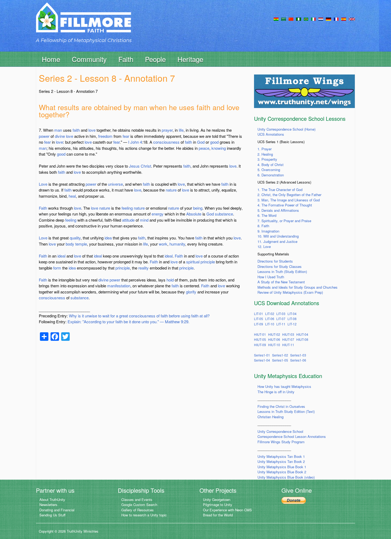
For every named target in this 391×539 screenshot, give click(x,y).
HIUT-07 (288, 339)
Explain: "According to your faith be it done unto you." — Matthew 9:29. (128, 321)
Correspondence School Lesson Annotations (291, 436)
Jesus (134, 166)
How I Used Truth (270, 276)
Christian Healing (270, 416)
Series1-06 (298, 360)
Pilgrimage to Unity (217, 504)
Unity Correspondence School (280, 431)
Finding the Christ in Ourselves (281, 406)
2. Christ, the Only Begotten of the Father (289, 194)
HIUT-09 (260, 344)
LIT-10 (269, 324)
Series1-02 (280, 355)
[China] (291, 18)
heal (72, 196)
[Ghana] (276, 18)
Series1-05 (280, 360)
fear (126, 136)
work (163, 244)
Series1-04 (262, 360)
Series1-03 (298, 355)
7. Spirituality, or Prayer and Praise (284, 220)
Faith (43, 208)
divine (60, 136)
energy (158, 214)
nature (171, 190)
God (201, 142)
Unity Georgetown (216, 499)
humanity (177, 244)
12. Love (264, 246)
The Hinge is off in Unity (275, 391)
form (57, 268)
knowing (218, 148)
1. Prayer (264, 148)
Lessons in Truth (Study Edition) (282, 271)
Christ (146, 166)
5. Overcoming (268, 169)
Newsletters (48, 504)
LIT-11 (280, 324)
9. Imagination (268, 231)
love (91, 130)
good (214, 142)
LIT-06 (269, 318)
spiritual (192, 261)
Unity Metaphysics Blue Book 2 (281, 471)
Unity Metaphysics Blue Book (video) (286, 477)
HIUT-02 (274, 334)
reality (143, 268)
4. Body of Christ (270, 164)
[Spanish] (343, 18)
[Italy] (313, 18)
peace (204, 148)
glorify (191, 292)
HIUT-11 (288, 344)
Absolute (193, 214)
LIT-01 (258, 313)
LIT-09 (258, 324)
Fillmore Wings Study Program (281, 441)
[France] (336, 18)
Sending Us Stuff (52, 514)
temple (81, 244)
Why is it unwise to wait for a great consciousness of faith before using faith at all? (139, 315)
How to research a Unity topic (144, 514)
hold (170, 280)
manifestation (118, 285)
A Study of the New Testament (281, 281)
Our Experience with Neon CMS (227, 509)
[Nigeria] (298, 18)
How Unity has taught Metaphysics (284, 386)
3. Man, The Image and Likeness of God (288, 199)
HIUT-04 (302, 334)
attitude (128, 220)
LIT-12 (292, 324)
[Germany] (328, 18)
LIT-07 (280, 318)
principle (208, 261)
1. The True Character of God (279, 189)
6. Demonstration (270, 174)
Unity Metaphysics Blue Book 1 (281, 466)
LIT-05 (258, 318)
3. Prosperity (267, 159)
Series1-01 (262, 355)
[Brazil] (306, 18)
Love (43, 184)
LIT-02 (269, 313)
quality (75, 238)
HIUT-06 (274, 339)
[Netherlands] (320, 18)
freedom (105, 136)
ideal (61, 256)
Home (51, 59)
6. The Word (266, 215)
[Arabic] (283, 18)
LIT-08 (292, 318)
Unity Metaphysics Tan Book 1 (281, 456)
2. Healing (265, 154)
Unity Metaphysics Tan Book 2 (281, 461)
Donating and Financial (56, 509)
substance (224, 214)
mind (144, 220)
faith (76, 130)
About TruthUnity (52, 499)
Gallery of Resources (137, 509)
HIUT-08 (302, 339)
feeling (127, 208)
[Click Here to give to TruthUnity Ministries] (293, 500)
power (44, 136)
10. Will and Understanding (278, 236)
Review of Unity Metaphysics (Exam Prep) (290, 292)
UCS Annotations (270, 134)
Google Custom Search (139, 504)
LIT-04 (292, 313)
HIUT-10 (274, 344)
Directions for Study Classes (279, 266)
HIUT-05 (260, 339)
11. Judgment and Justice (277, 241)
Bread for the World (218, 514)
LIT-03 (280, 313)
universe (115, 184)
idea (108, 238)
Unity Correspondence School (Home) (286, 129)
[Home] (83, 22)
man (58, 130)
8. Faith (263, 225)
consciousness (166, 142)
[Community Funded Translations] (352, 18)
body (70, 244)
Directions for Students (275, 261)
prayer (167, 130)
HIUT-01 (260, 334)
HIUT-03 (288, 334)
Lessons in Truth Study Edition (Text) (286, 411)
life (181, 130)
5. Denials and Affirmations (278, 210)
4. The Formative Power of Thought (284, 205)
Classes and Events (136, 499)
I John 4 (135, 142)
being (197, 208)
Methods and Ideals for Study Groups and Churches (297, 287)
